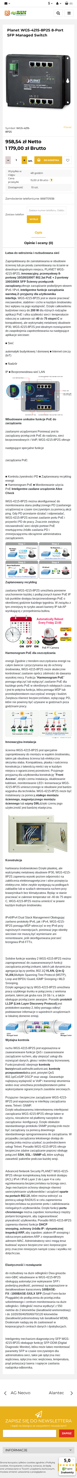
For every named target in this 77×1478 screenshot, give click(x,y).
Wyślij (34, 219)
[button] (68, 3)
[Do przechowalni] (68, 160)
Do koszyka (51, 160)
